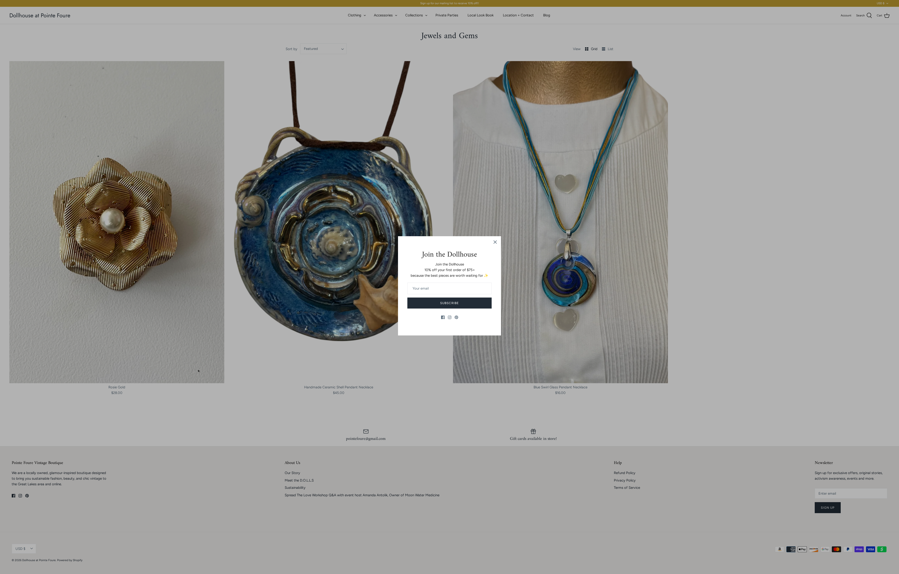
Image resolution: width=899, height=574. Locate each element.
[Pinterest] (456, 317)
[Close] (495, 242)
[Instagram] (449, 317)
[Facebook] (443, 317)
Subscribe (449, 303)
